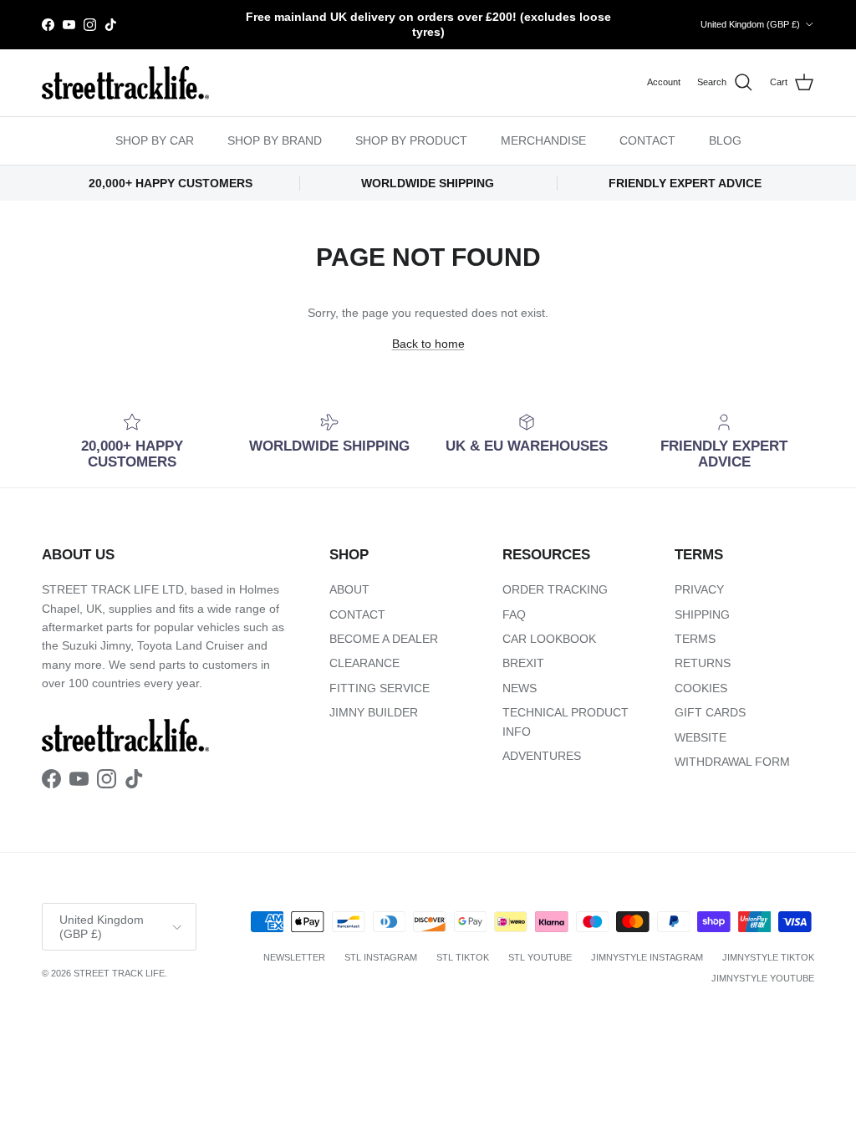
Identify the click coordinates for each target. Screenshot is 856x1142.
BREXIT (523, 663)
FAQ (514, 614)
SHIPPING (702, 614)
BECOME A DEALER (383, 638)
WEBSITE (700, 737)
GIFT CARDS (710, 712)
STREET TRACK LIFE (119, 973)
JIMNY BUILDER (373, 712)
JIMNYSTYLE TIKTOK (768, 957)
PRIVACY (699, 589)
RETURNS (703, 663)
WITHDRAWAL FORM (732, 761)
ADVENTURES (541, 755)
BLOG (725, 140)
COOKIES (701, 688)
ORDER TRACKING (555, 589)
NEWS (519, 688)
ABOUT (349, 589)
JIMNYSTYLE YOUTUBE (762, 978)
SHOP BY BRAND (274, 140)
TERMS (695, 638)
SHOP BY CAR (154, 140)
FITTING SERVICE (379, 688)
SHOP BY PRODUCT (411, 140)
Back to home (428, 343)
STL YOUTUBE (540, 957)
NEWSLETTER (294, 957)
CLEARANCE (364, 663)
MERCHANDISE (543, 140)
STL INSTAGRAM (380, 957)
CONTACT (647, 140)
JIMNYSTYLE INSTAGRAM (647, 957)
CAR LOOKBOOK (549, 638)
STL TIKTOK (462, 957)
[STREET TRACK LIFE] (125, 82)
